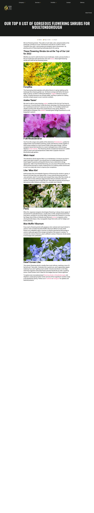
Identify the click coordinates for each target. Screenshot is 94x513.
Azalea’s (43, 110)
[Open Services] (40, 2)
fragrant (53, 93)
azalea (45, 103)
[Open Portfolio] (56, 2)
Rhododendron (58, 142)
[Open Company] (24, 2)
